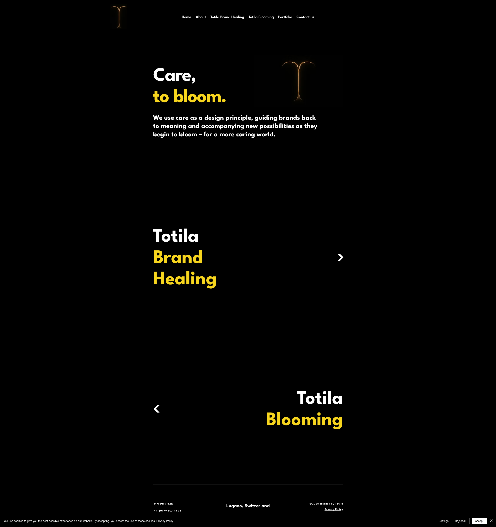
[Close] (491, 521)
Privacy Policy (164, 521)
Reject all (460, 521)
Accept (479, 521)
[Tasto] (156, 409)
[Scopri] (340, 257)
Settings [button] (444, 521)
